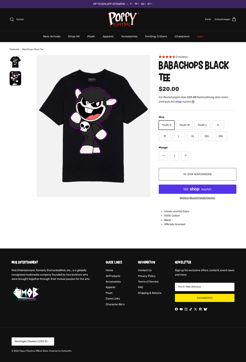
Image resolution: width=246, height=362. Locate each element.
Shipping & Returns (149, 293)
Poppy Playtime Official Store (33, 351)
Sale (200, 36)
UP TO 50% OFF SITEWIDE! (109, 4)
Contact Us (145, 270)
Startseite (14, 49)
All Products (113, 276)
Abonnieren (205, 298)
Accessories (129, 36)
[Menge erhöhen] (185, 155)
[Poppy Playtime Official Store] (123, 19)
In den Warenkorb (197, 174)
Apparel (108, 36)
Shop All (74, 36)
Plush (91, 36)
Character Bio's (115, 304)
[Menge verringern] (163, 155)
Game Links (113, 298)
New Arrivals (51, 36)
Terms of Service (148, 281)
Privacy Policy (146, 276)
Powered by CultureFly (60, 351)
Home (109, 270)
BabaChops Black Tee (32, 49)
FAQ (140, 287)
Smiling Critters (156, 36)
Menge (163, 147)
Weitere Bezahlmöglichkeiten (197, 198)
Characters (182, 36)
